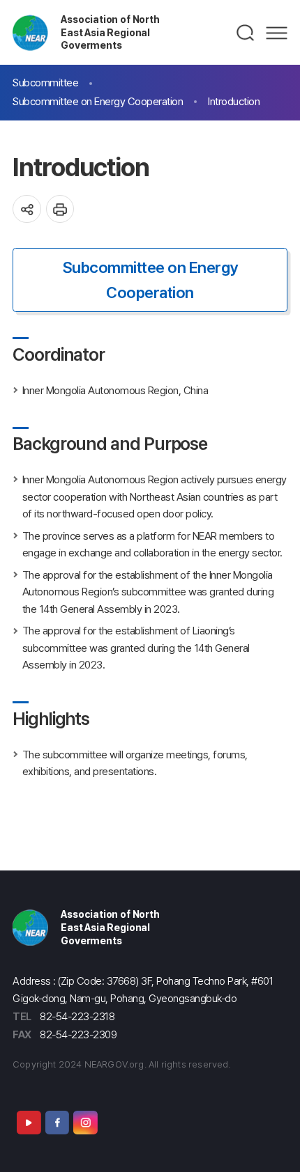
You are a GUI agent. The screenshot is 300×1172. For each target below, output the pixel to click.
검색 (246, 32)
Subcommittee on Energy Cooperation (98, 101)
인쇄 (60, 209)
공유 (27, 209)
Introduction (234, 101)
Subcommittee (45, 82)
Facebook (57, 1122)
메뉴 (276, 32)
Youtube (28, 1122)
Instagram (85, 1122)
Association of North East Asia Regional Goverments (110, 32)
